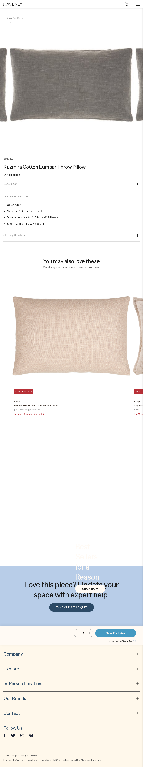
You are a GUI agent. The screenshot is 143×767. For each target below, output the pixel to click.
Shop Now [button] (90, 588)
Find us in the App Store (13, 760)
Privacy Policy (31, 760)
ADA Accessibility (62, 760)
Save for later (115, 633)
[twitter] (13, 735)
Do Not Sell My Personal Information (86, 760)
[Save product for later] (9, 25)
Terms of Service (46, 760)
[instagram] (22, 735)
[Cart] (126, 4)
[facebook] (4, 735)
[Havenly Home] (12, 4)
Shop (9, 18)
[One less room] (77, 633)
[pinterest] (31, 735)
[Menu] (136, 4)
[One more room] (90, 633)
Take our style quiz (71, 607)
